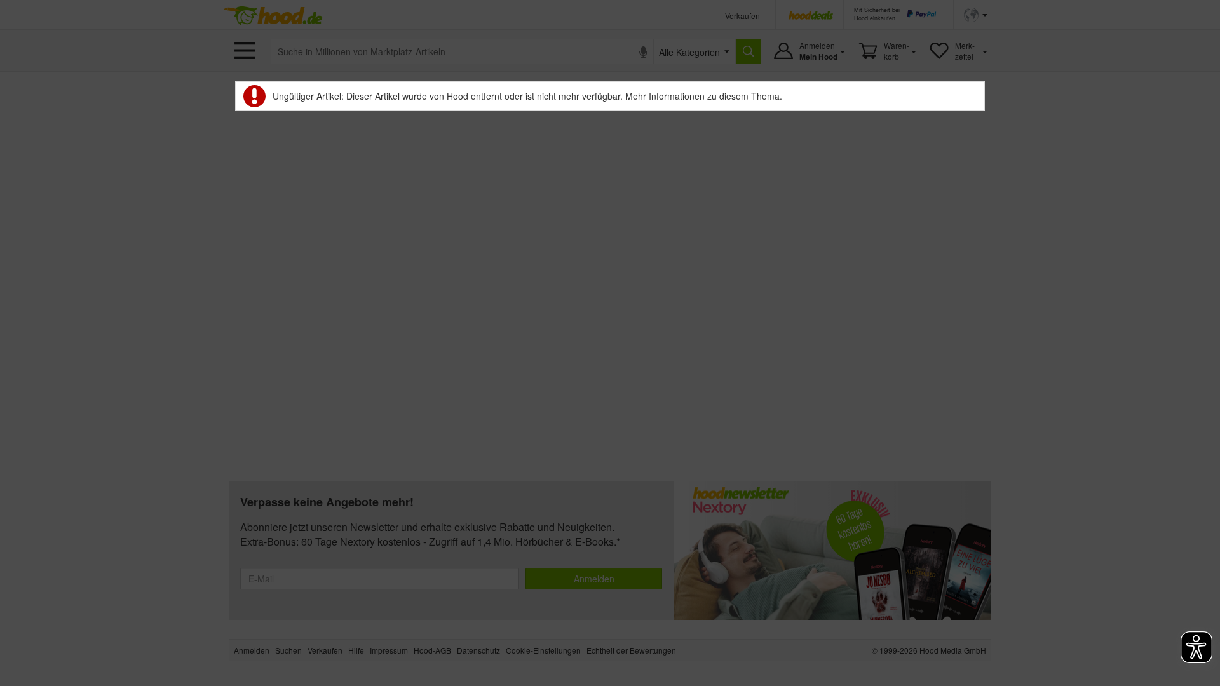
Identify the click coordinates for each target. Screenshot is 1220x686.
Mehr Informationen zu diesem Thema (702, 96)
